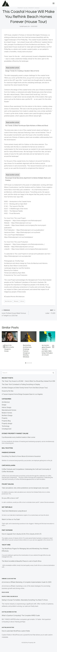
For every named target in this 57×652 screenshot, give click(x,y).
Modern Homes (7, 413)
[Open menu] (53, 3)
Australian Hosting (8, 627)
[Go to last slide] (4, 346)
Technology (5, 426)
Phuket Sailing (8, 484)
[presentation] (10, 336)
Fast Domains (7, 530)
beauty (16, 301)
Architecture (6, 402)
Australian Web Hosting (9, 611)
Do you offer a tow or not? (10, 498)
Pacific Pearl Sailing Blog (10, 596)
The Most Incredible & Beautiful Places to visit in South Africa (21, 561)
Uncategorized (6, 429)
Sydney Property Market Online (15, 433)
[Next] (53, 346)
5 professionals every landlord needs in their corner (18, 437)
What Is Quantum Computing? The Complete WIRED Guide (21, 615)
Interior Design (6, 407)
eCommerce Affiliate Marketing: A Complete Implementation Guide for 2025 (26, 582)
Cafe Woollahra (8, 465)
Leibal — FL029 (50, 311)
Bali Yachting (7, 448)
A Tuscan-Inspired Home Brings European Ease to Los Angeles (22, 394)
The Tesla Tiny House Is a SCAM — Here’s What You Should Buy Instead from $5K (28, 381)
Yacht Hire (6, 545)
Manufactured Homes (9, 410)
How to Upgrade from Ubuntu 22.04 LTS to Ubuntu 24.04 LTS (21, 534)
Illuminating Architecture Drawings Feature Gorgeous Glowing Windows (27, 351)
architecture (8, 301)
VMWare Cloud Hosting (9, 578)
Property (4, 418)
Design (4, 405)
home (22, 301)
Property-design (33, 7)
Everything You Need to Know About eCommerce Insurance (21, 456)
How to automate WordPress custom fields (16, 631)
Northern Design (7, 415)
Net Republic (7, 507)
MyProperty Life (25, 26)
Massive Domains (8, 452)
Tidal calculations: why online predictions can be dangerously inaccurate (25, 488)
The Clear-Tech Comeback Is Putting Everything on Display (21, 384)
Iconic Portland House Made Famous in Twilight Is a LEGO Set (14, 312)
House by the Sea (7, 391)
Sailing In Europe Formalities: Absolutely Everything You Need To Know (25, 600)
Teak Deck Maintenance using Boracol (14, 511)
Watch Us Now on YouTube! (11, 519)
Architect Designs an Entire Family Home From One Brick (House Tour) (25, 388)
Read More (5, 592)
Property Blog (22, 7)
